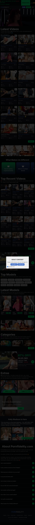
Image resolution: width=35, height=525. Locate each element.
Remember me (11, 266)
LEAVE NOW (21, 264)
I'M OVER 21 (13, 264)
